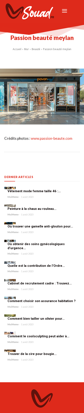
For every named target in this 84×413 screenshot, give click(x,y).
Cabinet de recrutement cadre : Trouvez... (40, 283)
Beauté (36, 49)
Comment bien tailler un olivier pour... (36, 319)
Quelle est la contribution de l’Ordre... (36, 266)
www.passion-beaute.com (51, 138)
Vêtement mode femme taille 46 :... (34, 191)
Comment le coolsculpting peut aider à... (38, 336)
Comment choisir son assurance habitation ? (42, 301)
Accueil (17, 49)
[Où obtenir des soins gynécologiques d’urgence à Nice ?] (10, 241)
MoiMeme (13, 196)
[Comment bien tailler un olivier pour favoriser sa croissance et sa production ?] (10, 315)
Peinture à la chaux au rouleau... (32, 209)
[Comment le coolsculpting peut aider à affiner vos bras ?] (10, 333)
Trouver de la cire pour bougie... (32, 354)
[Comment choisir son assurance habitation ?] (10, 298)
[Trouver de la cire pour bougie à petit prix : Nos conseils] (10, 351)
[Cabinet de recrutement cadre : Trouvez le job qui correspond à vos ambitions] (10, 280)
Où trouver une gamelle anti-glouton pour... (40, 226)
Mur (26, 49)
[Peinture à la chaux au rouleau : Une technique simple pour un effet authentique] (10, 205)
